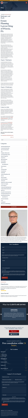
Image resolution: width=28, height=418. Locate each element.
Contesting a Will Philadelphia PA (13, 415)
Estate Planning (6, 14)
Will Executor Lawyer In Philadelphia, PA (12, 413)
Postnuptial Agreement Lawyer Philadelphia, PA (5, 415)
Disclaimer (9, 410)
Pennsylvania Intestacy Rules (5, 148)
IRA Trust (2, 175)
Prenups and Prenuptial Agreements (6, 187)
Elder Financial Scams (4, 159)
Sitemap (11, 410)
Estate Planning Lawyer (10, 135)
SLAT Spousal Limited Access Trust (6, 193)
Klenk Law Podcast (3, 177)
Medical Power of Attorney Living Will (6, 182)
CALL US (14, 331)
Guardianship (3, 172)
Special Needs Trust (5, 196)
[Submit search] (26, 140)
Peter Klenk (9, 14)
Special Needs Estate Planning (5, 195)
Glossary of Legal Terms (4, 156)
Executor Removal (3, 166)
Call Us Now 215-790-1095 (14, 0)
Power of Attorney (3, 185)
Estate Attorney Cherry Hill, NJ (3, 411)
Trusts (2, 200)
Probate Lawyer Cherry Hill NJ (15, 411)
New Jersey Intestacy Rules (5, 149)
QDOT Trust (3, 190)
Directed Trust (3, 157)
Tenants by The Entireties (4, 198)
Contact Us (4, 277)
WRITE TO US (14, 334)
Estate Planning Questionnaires (5, 146)
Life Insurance (3, 180)
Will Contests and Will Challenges (5, 203)
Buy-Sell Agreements (5, 164)
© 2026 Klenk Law (2, 410)
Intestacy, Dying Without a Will (5, 174)
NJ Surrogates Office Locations (5, 154)
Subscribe (14, 206)
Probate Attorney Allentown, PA (9, 411)
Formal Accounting (3, 169)
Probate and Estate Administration (6, 188)
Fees (1, 151)
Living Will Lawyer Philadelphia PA (7, 414)
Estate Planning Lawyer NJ (15, 412)
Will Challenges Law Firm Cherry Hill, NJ (9, 412)
